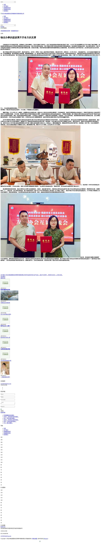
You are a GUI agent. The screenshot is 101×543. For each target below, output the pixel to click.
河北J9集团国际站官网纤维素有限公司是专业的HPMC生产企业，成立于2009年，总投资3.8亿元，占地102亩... (34, 275)
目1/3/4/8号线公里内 (6, 314)
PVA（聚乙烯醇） (8, 423)
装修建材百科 (7, 21)
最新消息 (3, 278)
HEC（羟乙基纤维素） (9, 418)
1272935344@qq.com (6, 383)
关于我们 (6, 17)
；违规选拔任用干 (5, 377)
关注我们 (3, 276)
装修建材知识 (7, 19)
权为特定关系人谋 (5, 337)
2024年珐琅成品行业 (6, 360)
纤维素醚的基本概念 (9, 415)
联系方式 (3, 526)
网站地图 (34, 538)
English (2, 26)
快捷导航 (3, 412)
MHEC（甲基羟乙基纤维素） (11, 419)
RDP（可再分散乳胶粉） (10, 421)
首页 (5, 16)
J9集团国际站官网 (5, 30)
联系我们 (6, 22)
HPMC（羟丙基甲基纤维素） (11, 416)
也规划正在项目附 (5, 302)
